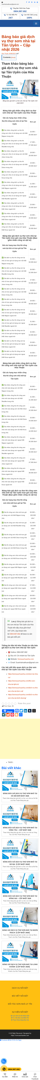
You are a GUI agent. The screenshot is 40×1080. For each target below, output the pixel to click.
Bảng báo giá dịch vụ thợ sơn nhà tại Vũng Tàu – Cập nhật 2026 (20, 829)
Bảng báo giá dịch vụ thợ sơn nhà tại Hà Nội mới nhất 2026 (20, 795)
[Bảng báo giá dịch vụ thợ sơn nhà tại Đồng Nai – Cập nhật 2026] (20, 883)
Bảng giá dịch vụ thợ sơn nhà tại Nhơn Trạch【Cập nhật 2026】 (20, 931)
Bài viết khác (11, 768)
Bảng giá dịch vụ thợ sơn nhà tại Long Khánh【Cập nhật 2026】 (20, 965)
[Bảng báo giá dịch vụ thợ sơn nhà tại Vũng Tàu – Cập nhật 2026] (20, 815)
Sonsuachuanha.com (26, 659)
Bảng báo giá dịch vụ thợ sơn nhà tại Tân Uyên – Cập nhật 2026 (18, 43)
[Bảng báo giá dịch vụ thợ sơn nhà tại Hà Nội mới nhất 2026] (20, 781)
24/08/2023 (12, 53)
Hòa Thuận (5, 53)
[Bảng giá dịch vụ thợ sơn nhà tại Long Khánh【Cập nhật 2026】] (20, 952)
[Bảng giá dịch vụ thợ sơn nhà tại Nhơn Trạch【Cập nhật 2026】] (20, 917)
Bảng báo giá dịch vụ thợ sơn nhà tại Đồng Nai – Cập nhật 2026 (20, 897)
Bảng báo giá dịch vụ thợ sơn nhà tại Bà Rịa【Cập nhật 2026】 (20, 863)
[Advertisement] (20, 740)
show (13, 57)
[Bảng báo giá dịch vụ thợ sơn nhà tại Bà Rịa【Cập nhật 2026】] (20, 849)
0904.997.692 (20, 11)
